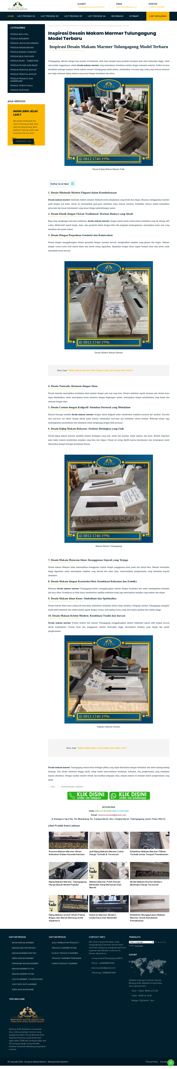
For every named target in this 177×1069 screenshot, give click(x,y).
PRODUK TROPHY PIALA (21, 85)
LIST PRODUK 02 (49, 16)
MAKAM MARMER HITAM (23, 974)
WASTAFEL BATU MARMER (24, 984)
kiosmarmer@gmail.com (126, 7)
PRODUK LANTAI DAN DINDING (24, 43)
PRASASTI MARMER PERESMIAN (66, 958)
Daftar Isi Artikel (59, 183)
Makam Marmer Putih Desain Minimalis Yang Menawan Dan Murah (105, 884)
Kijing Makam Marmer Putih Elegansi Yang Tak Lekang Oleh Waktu (100, 370)
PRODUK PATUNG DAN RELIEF (24, 65)
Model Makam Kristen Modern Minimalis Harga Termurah (146, 883)
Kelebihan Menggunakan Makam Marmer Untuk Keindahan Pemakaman (147, 917)
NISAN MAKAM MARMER (23, 942)
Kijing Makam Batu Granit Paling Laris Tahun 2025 (102, 748)
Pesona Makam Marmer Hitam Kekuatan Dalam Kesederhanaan (67, 853)
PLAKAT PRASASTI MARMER (65, 953)
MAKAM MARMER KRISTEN (24, 953)
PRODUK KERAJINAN (19, 38)
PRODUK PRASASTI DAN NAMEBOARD (21, 79)
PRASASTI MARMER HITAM (64, 948)
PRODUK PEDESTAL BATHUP (23, 69)
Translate (138, 946)
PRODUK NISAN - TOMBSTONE (24, 61)
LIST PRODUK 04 (96, 16)
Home (50, 26)
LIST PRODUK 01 (26, 16)
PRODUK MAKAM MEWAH (22, 47)
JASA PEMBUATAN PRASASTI (65, 942)
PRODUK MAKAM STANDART (66, 26)
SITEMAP (134, 16)
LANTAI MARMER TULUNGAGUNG (27, 979)
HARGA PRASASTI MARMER (64, 963)
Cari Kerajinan (158, 16)
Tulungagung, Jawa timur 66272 (90, 7)
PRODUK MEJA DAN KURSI (22, 56)
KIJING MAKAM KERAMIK (23, 989)
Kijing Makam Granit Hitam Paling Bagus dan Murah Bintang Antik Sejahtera (67, 917)
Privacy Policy (152, 1062)
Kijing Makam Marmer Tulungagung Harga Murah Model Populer (68, 883)
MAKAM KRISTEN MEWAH (24, 948)
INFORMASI (117, 16)
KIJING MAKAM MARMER (23, 958)
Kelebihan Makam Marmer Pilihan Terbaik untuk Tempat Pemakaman (149, 853)
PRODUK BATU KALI (19, 34)
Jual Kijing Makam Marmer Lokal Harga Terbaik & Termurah (106, 853)
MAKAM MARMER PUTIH (23, 968)
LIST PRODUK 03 (73, 16)
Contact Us (23, 141)
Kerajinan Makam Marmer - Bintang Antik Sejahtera (46, 1062)
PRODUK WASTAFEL (19, 90)
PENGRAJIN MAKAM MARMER (25, 963)
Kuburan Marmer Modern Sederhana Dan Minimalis (103, 916)
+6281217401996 (156, 7)
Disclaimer (164, 1062)
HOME (11, 16)
